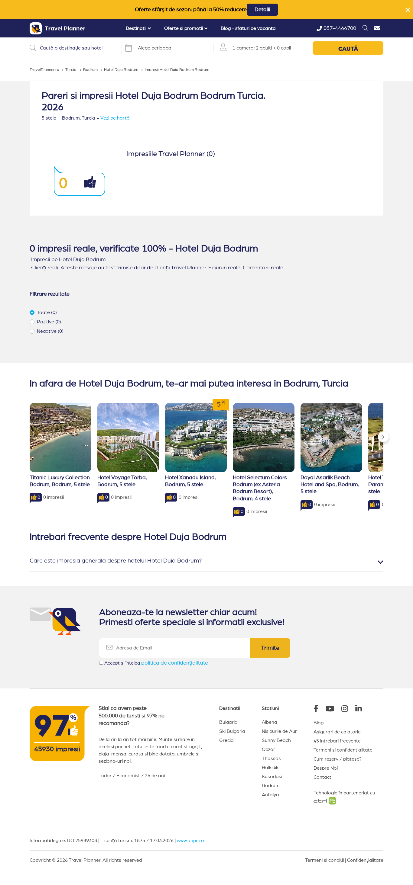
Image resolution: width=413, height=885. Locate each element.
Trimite (270, 648)
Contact (322, 777)
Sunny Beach (276, 740)
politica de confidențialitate (174, 663)
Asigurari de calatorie (337, 731)
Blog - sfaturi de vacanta (248, 28)
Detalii (262, 9)
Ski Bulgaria (232, 731)
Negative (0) (50, 331)
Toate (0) (47, 312)
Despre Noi (326, 768)
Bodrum (271, 785)
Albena (269, 722)
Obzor (268, 749)
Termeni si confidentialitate (343, 750)
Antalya (270, 794)
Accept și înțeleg (156, 663)
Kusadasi (272, 776)
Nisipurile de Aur (279, 731)
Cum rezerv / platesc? (338, 759)
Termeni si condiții (324, 860)
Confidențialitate (365, 860)
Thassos (271, 758)
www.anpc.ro (190, 840)
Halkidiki (270, 767)
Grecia (226, 740)
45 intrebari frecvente (337, 741)
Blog (319, 722)
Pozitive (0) (49, 321)
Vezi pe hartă (115, 118)
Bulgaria (228, 722)
